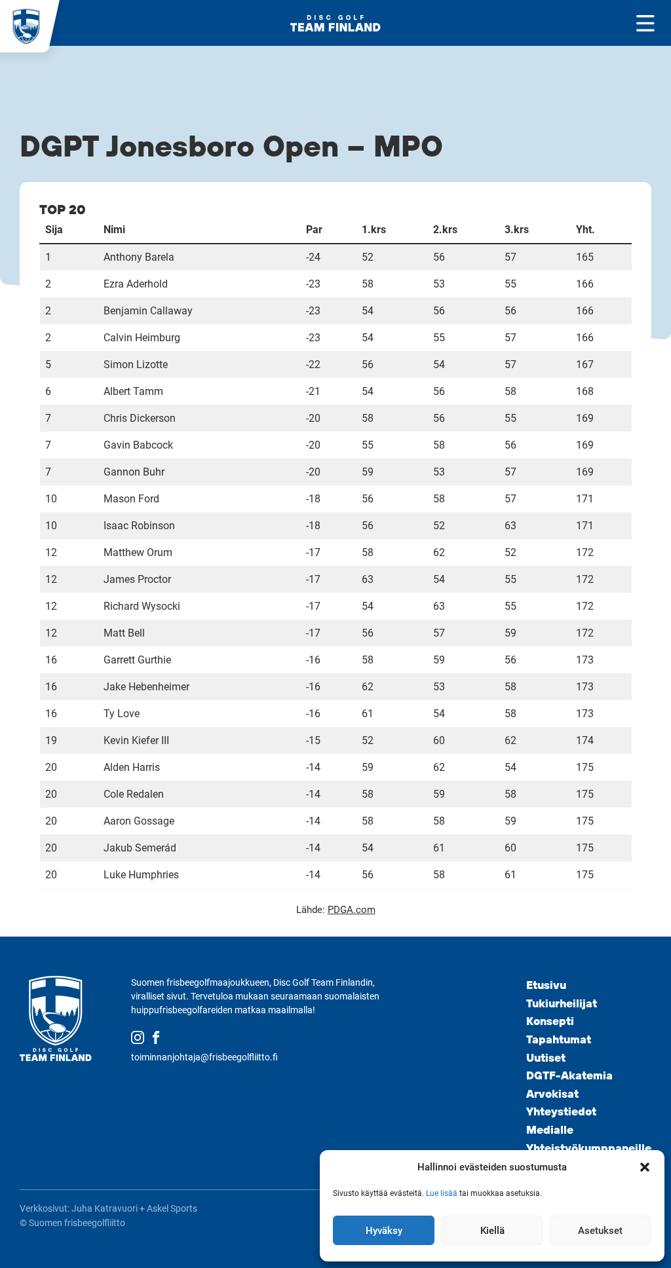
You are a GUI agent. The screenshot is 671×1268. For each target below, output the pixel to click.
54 (368, 311)
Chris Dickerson (140, 418)
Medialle (549, 1129)
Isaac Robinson (139, 525)
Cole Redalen (134, 794)
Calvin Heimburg (142, 337)
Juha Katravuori (104, 1208)
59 (368, 472)
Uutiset (546, 1057)
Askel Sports (172, 1208)
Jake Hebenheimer (146, 687)
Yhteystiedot (561, 1111)
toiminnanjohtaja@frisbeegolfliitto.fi (204, 1057)
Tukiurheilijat (561, 1003)
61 (368, 713)
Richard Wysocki (142, 606)
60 (439, 740)
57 (510, 257)
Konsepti (550, 1021)
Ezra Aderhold (136, 284)
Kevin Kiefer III (136, 740)
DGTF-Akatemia (569, 1075)
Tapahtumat (558, 1039)
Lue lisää (441, 1193)
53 (439, 284)
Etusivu (546, 985)
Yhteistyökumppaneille (588, 1148)
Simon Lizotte (136, 364)
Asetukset (600, 1231)
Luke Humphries (141, 874)
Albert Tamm (133, 391)
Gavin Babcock (138, 445)
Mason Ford (131, 499)
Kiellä (492, 1231)
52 (368, 257)
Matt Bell (124, 633)
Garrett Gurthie (137, 660)
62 (439, 552)
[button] (644, 1167)
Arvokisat (552, 1093)
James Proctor (137, 579)
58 (368, 284)
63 (510, 525)
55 (510, 284)
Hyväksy (384, 1231)
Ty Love (122, 713)
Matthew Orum (138, 552)
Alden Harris (132, 767)
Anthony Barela (139, 257)
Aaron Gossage (139, 821)
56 (439, 257)
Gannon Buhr (134, 472)
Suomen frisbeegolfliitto (77, 1223)
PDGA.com (351, 910)
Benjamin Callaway (148, 311)
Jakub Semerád (140, 848)
